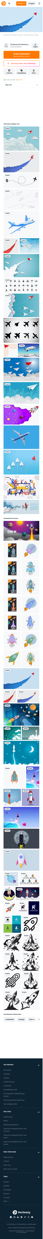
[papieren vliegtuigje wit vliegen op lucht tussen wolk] (21, 422)
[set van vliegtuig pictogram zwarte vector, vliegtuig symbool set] (21, 179)
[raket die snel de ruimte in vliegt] (14, 961)
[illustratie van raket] (12, 579)
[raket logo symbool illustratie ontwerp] (14, 1144)
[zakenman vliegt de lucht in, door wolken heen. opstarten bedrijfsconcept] (21, 161)
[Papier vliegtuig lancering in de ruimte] (26, 981)
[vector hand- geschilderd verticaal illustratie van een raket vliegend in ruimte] (10, 983)
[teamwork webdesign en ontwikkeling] (21, 516)
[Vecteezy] (3, 3)
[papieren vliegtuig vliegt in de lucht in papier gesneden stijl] (21, 138)
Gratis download (21, 54)
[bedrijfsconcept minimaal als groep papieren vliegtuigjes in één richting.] (21, 491)
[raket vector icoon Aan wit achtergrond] (12, 1178)
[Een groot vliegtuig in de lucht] (14, 379)
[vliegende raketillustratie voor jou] (30, 1099)
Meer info (8, 84)
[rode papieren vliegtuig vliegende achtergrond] (10, 365)
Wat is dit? (19, 80)
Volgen (35, 47)
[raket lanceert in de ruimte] (15, 1115)
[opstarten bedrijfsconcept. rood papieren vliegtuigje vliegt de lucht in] (21, 834)
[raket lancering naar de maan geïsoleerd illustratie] (21, 1045)
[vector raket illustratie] (10, 1129)
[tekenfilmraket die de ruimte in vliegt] (12, 902)
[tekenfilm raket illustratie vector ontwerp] (12, 1003)
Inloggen (32, 3)
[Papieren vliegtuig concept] (21, 320)
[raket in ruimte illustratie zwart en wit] (13, 1196)
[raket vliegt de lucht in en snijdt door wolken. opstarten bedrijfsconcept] (11, 244)
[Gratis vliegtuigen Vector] (21, 345)
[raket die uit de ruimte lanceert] (21, 444)
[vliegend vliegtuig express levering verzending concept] (13, 260)
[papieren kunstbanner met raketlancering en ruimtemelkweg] (21, 884)
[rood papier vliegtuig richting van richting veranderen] (21, 280)
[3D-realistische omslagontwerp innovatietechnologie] (21, 1066)
